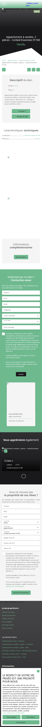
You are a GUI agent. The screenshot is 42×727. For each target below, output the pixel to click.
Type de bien (7, 526)
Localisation (6, 531)
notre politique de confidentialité (13, 713)
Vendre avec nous (8, 618)
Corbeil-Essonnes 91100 (26, 60)
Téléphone (7, 310)
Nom (5, 298)
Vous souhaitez (7, 320)
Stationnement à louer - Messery (13, 641)
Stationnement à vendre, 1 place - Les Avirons (17, 644)
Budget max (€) (9, 538)
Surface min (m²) (9, 543)
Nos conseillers (7, 622)
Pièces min (7, 548)
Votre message (9, 327)
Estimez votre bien (8, 612)
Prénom (6, 293)
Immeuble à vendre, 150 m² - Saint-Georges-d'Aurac (19, 651)
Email (5, 304)
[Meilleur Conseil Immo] (33, 4)
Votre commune (9, 316)
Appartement (12, 60)
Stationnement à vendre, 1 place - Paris (15, 647)
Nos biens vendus (8, 625)
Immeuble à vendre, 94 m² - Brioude (14, 654)
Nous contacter (7, 628)
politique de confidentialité (15, 366)
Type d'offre (6, 521)
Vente (4, 60)
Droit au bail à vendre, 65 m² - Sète (14, 657)
